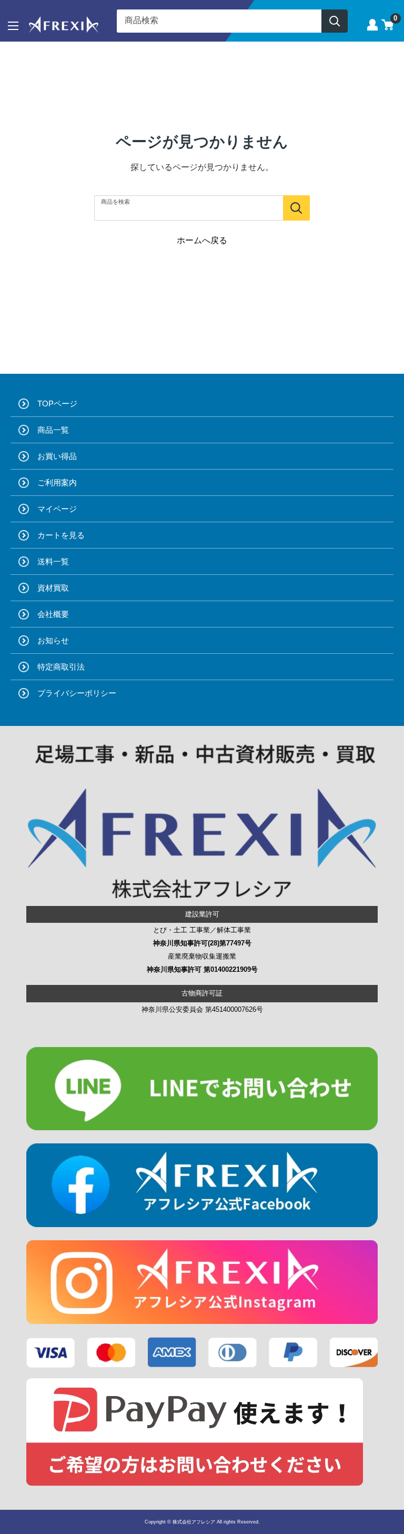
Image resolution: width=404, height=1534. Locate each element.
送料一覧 (53, 561)
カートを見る (61, 535)
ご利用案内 (57, 482)
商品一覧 (53, 429)
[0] (387, 25)
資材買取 (53, 587)
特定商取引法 (61, 666)
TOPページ (57, 403)
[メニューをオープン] (13, 26)
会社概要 (53, 614)
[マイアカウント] (372, 25)
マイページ (57, 508)
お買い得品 (57, 456)
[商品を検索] (296, 208)
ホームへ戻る (202, 240)
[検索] (334, 21)
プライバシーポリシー (76, 693)
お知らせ (53, 640)
